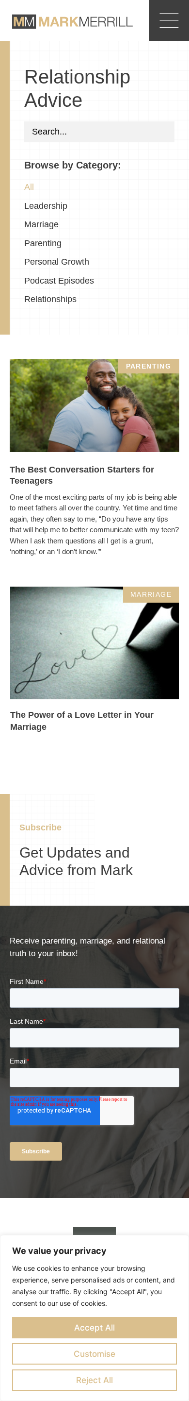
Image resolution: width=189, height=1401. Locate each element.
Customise (94, 1354)
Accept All (94, 1328)
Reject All (94, 1380)
